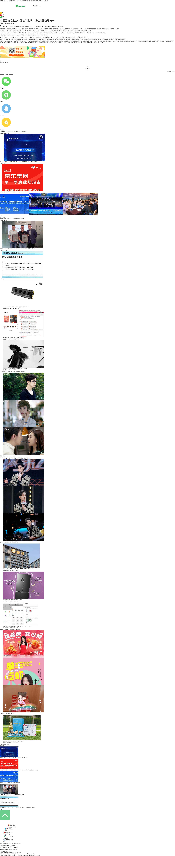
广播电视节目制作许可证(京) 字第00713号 (9, 845)
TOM (1, 163)
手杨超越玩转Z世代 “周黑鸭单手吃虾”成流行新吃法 (11, 629)
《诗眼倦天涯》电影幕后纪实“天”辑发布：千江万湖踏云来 (15, 368)
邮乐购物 (6, 852)
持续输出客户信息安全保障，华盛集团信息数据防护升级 (12, 218)
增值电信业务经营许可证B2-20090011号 (8, 849)
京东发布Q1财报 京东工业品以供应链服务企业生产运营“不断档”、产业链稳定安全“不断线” (19, 161)
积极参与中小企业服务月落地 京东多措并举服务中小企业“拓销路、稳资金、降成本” (17, 248)
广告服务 (14, 852)
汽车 (42, 0)
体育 (10, 0)
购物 (45, 0)
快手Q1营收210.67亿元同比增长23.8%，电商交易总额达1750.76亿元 (17, 568)
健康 (36, 0)
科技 (47, 0)
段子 (38, 0)
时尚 (14, 0)
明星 (12, 0)
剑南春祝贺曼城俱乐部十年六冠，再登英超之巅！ (13, 741)
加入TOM (19, 852)
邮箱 (27, 0)
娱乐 (7, 0)
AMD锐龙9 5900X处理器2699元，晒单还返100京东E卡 (14, 337)
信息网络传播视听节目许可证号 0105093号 (9, 847)
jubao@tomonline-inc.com (34, 855)
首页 (1, 0)
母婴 (23, 0)
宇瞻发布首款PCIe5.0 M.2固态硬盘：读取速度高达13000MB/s (16, 307)
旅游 (18, 0)
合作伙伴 (10, 852)
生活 (21, 0)
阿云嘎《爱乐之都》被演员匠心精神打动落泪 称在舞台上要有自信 (14, 458)
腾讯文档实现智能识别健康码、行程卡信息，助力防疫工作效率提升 (17, 626)
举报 (1, 61)
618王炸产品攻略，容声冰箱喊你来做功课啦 (12, 599)
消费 (40, 0)
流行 (5, 0)
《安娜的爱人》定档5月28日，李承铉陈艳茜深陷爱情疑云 (12, 371)
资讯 (3, 0)
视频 (32, 0)
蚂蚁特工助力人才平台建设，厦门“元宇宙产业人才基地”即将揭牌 (13, 131)
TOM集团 (2, 852)
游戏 (16, 0)
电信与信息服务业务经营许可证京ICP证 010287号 (10, 843)
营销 (25, 0)
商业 (29, 0)
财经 (34, 0)
